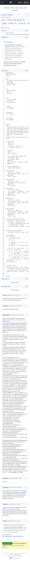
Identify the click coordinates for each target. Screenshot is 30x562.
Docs (26, 553)
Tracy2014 (5, 487)
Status (16, 553)
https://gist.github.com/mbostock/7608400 (12, 536)
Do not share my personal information (15, 555)
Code (4, 23)
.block (10, 15)
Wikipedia (9, 42)
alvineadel (5, 305)
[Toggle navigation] (2, 2)
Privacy (8, 553)
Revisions (13, 23)
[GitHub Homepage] (11, 558)
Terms (4, 553)
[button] (21, 20)
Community (21, 553)
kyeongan (5, 478)
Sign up (26, 2)
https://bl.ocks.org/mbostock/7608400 (12, 510)
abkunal (5, 521)
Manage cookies (17, 554)
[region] (15, 33)
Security (12, 553)
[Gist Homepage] (11, 2)
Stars (22, 23)
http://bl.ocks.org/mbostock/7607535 (17, 492)
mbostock (4, 15)
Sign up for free (7, 543)
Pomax (4, 295)
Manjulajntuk (6, 315)
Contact (11, 554)
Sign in (20, 2)
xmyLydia (5, 504)
